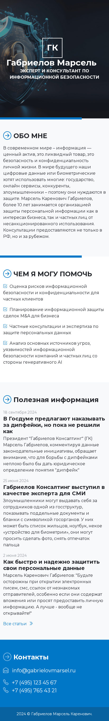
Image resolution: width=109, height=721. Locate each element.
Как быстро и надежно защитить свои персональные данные (51, 565)
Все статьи (15, 623)
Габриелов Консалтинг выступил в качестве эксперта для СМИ (54, 490)
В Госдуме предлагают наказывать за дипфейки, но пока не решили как (54, 424)
